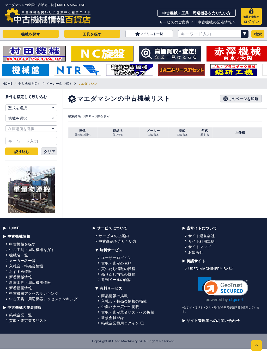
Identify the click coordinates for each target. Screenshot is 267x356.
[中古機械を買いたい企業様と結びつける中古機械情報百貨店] (47, 15)
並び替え (118, 134)
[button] (223, 290)
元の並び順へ (82, 134)
